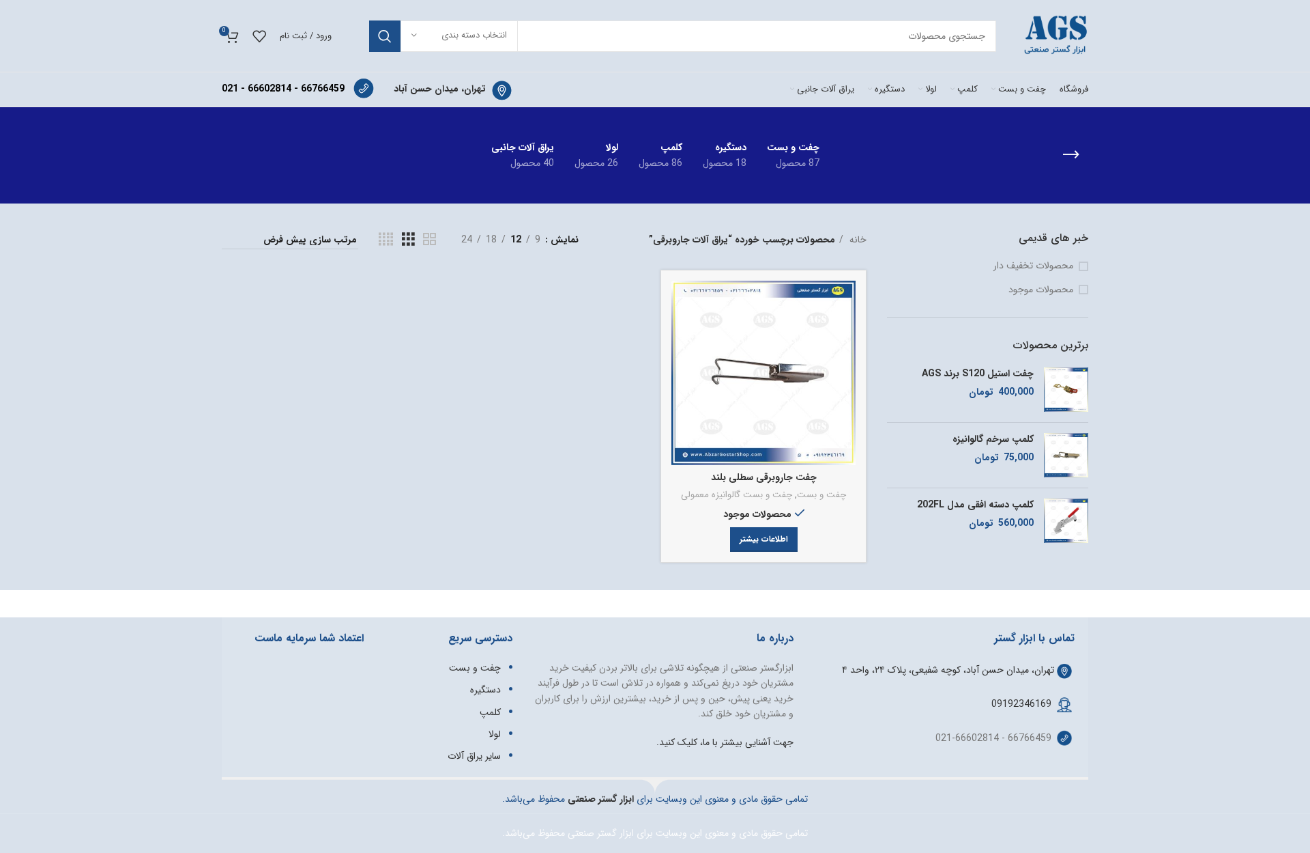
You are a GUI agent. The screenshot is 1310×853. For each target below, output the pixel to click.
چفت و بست (821, 495)
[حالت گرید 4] (386, 240)
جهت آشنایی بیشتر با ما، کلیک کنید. (725, 742)
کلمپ (490, 712)
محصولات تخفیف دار (1033, 266)
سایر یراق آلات (474, 756)
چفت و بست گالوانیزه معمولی (736, 495)
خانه (857, 239)
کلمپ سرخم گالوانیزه (993, 440)
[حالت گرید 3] (408, 240)
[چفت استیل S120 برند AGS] (1066, 389)
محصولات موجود (1040, 290)
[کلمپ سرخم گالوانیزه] (1066, 455)
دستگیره (485, 689)
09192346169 (1021, 704)
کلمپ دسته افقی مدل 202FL (975, 505)
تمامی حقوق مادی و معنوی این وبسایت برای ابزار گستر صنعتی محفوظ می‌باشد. (655, 833)
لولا (495, 734)
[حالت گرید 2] (429, 240)
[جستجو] (385, 36)
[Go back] (1071, 155)
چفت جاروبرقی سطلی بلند (764, 477)
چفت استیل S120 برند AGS (978, 374)
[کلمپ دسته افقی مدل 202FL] (1066, 521)
